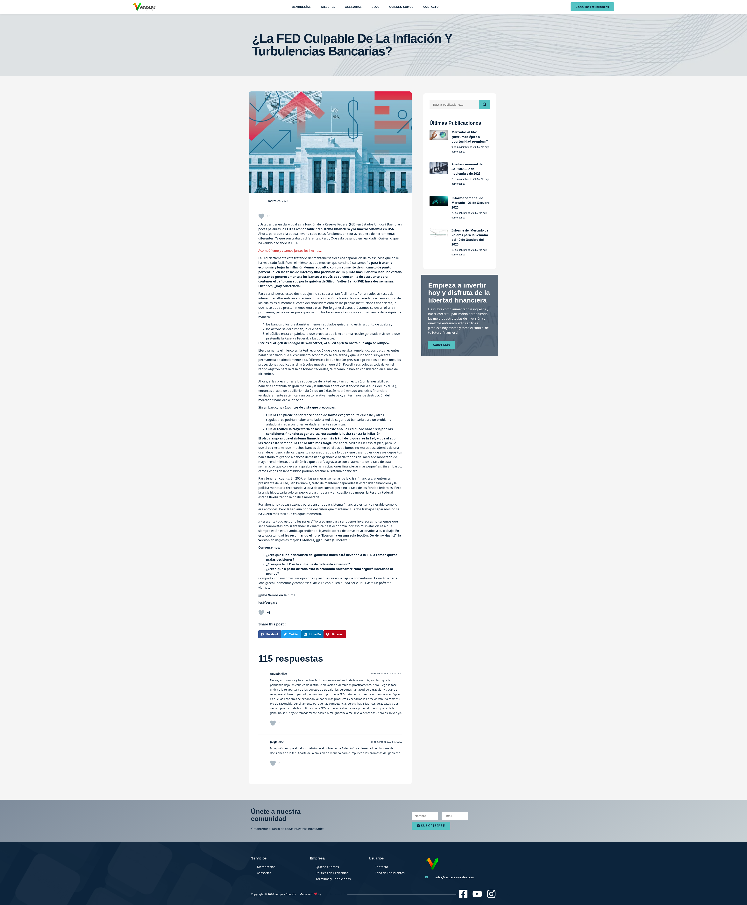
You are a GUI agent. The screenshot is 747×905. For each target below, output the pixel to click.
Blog (376, 6)
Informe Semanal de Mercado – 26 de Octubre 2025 (470, 203)
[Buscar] (484, 104)
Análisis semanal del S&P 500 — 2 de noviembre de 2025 (467, 169)
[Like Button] (261, 216)
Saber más (441, 345)
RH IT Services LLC (333, 894)
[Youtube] (477, 894)
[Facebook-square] (463, 894)
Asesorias (353, 6)
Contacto (431, 6)
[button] (269, 634)
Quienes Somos (401, 6)
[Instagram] (491, 894)
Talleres (328, 6)
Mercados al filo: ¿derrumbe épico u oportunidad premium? (470, 137)
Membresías (301, 6)
